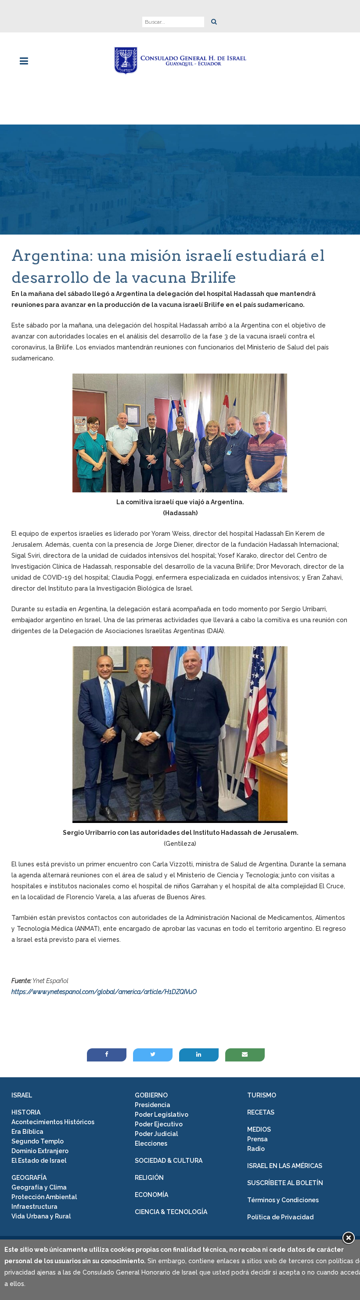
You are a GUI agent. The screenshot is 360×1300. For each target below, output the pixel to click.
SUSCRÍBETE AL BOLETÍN (285, 1182)
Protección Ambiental (44, 1196)
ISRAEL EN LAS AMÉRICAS (284, 1165)
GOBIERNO (151, 1095)
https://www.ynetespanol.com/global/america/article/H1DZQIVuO (104, 991)
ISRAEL (21, 1095)
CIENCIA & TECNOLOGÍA (171, 1211)
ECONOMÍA (151, 1194)
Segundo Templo (37, 1141)
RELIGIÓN (149, 1177)
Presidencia (152, 1104)
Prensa (257, 1139)
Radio (256, 1148)
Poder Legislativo (161, 1114)
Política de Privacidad (280, 1217)
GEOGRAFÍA (29, 1177)
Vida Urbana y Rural (41, 1216)
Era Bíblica (27, 1131)
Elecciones (151, 1143)
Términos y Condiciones (283, 1200)
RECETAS (260, 1112)
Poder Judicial (156, 1133)
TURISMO (261, 1095)
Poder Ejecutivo (159, 1124)
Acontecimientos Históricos (52, 1121)
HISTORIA (25, 1112)
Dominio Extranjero (39, 1150)
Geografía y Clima (39, 1187)
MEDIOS (259, 1129)
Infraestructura (34, 1206)
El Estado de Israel (38, 1160)
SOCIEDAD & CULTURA (168, 1160)
